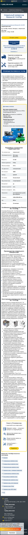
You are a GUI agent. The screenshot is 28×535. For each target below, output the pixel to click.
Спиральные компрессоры (15, 9)
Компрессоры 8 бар (8, 486)
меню (4, 1)
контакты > (24, 4)
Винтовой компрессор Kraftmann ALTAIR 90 (14, 48)
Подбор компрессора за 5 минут (10, 529)
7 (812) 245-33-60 (9, 510)
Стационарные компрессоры (11, 473)
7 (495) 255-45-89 (7, 4)
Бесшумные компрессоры (10, 476)
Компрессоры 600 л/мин (9, 489)
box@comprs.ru (7, 520)
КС (4, 492)
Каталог (5, 9)
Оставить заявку (14, 37)
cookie (14, 523)
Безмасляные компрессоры (10, 464)
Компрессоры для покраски (10, 483)
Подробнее (14, 448)
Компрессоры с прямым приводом (12, 470)
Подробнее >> (14, 51)
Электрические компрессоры (11, 467)
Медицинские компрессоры (10, 480)
